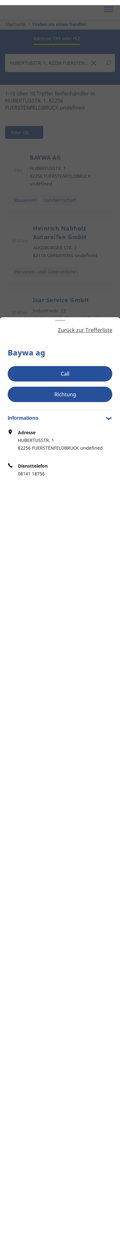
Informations (23, 418)
